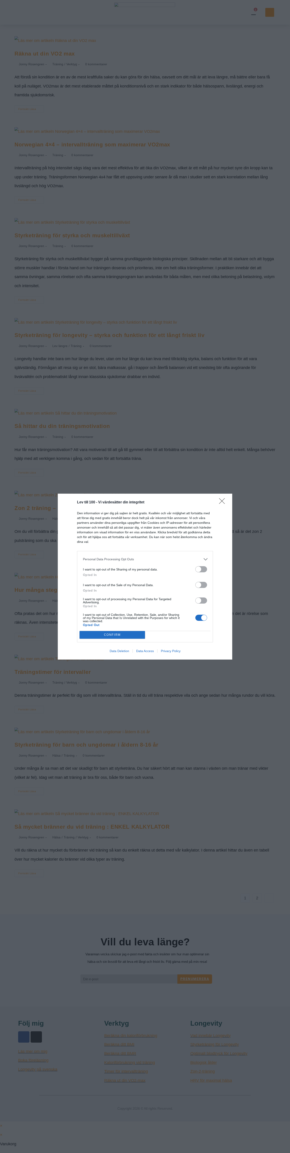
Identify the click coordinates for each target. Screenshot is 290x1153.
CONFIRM (112, 634)
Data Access (145, 651)
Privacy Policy (171, 651)
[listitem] (145, 559)
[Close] (223, 502)
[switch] (201, 569)
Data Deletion (119, 651)
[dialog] (145, 577)
